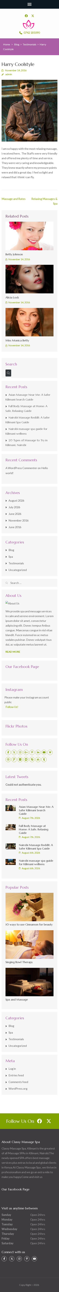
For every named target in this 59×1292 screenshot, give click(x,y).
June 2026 (14, 514)
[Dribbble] (8, 759)
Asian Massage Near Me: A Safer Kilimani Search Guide (36, 810)
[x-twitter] (32, 16)
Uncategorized (17, 570)
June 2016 (14, 527)
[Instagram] (20, 752)
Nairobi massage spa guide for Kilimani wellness (36, 862)
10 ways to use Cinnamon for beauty (29, 924)
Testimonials (16, 563)
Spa (10, 556)
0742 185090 (31, 32)
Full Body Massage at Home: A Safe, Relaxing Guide (33, 829)
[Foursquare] (14, 759)
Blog (11, 550)
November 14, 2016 (19, 259)
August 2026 (16, 500)
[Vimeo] (50, 752)
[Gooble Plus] (26, 752)
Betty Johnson (14, 254)
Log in (12, 1068)
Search (11, 364)
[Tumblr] (44, 759)
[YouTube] (44, 752)
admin (8, 74)
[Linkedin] (38, 752)
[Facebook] (8, 752)
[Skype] (32, 759)
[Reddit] (26, 759)
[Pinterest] (32, 752)
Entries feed (16, 1075)
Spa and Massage (17, 999)
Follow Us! (12, 707)
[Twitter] (14, 752)
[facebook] (26, 16)
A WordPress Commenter (21, 468)
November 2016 (18, 520)
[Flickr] (20, 759)
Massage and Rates (13, 198)
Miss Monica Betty (17, 340)
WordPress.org (17, 1088)
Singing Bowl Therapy (19, 962)
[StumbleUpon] (38, 759)
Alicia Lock (12, 297)
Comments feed (18, 1082)
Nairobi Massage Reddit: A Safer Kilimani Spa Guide (36, 846)
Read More (13, 651)
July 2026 (14, 507)
